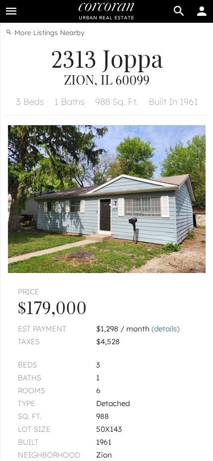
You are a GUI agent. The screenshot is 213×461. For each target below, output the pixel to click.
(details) (165, 328)
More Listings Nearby (48, 32)
